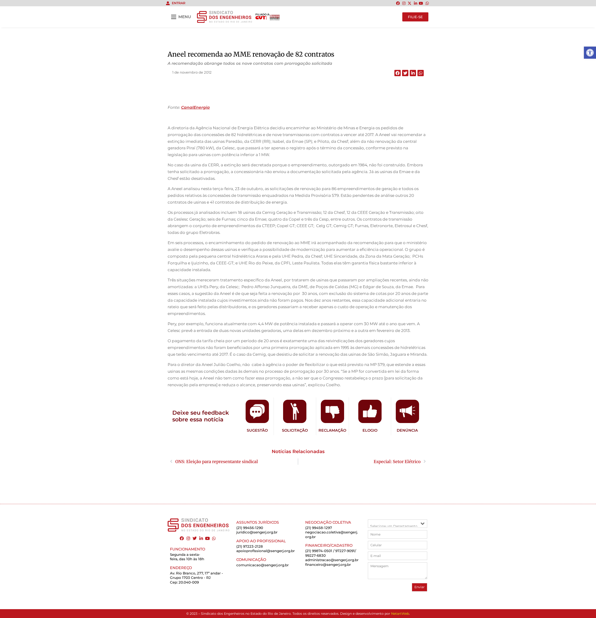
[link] (590, 53)
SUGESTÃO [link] (257, 430)
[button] (397, 73)
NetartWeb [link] (400, 613)
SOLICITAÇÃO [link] (295, 430)
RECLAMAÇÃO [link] (332, 430)
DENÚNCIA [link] (407, 430)
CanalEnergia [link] (195, 107)
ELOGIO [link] (369, 430)
